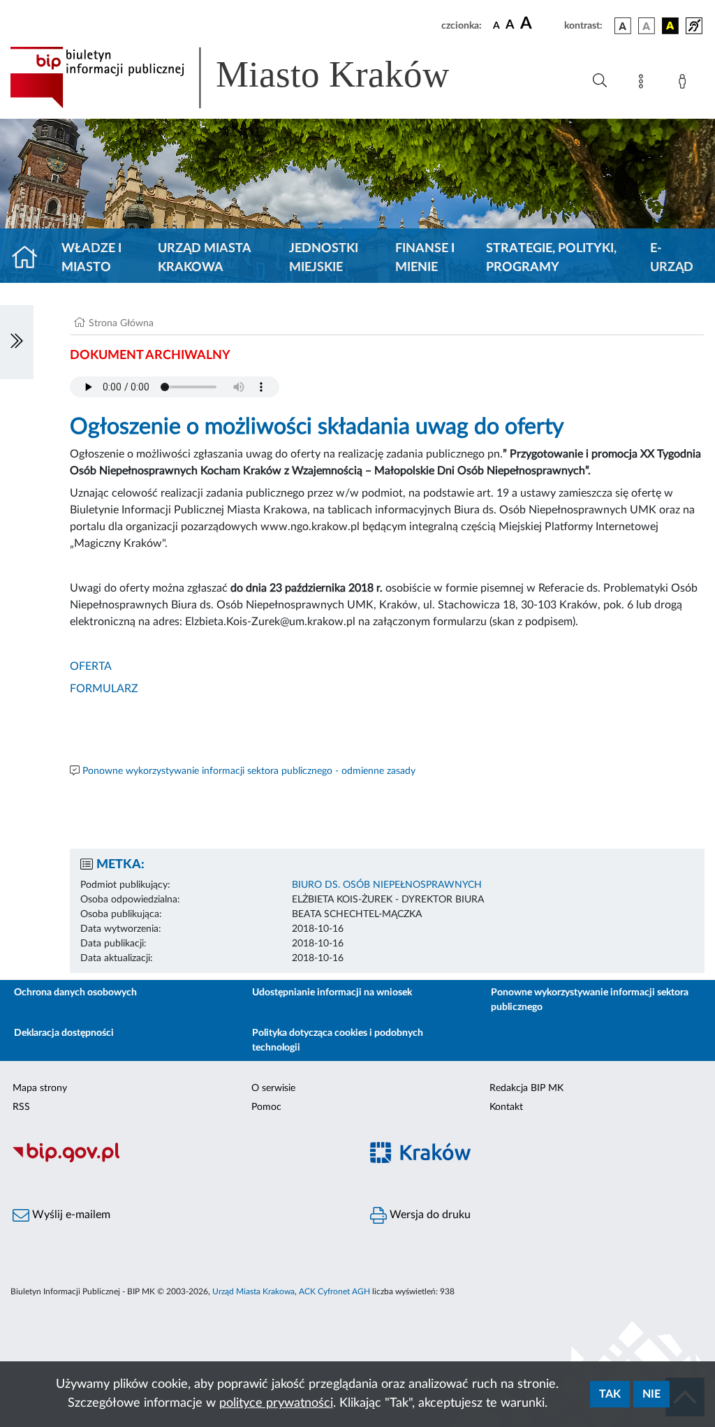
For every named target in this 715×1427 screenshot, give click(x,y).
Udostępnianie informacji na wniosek (332, 992)
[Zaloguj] (685, 84)
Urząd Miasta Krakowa (204, 258)
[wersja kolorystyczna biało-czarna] (646, 25)
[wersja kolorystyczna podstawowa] (622, 25)
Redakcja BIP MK (526, 1088)
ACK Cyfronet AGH (334, 1291)
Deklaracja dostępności (64, 1033)
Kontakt (506, 1107)
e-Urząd (671, 258)
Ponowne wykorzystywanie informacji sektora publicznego (589, 1000)
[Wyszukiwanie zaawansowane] (600, 81)
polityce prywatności (276, 1403)
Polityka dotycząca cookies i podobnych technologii (337, 1040)
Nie (651, 1394)
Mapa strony (40, 1088)
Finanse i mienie (425, 258)
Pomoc (266, 1107)
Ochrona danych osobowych (75, 992)
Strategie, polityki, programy (551, 258)
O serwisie (273, 1088)
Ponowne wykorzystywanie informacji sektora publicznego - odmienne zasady (248, 771)
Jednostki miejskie (323, 258)
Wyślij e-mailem (69, 1214)
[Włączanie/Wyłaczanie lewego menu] (17, 342)
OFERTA (91, 666)
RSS (21, 1107)
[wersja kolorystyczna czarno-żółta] (670, 25)
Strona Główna (121, 323)
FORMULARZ (104, 688)
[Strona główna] (30, 258)
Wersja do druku (429, 1214)
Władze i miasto (91, 258)
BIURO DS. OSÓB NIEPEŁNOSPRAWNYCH (387, 885)
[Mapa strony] (643, 84)
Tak (610, 1394)
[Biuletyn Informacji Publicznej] (178, 1160)
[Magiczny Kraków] (536, 1160)
